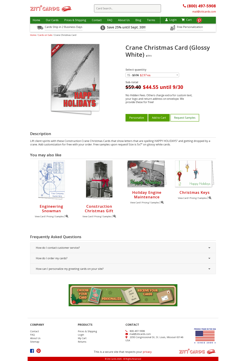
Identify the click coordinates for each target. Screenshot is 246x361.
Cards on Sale (45, 34)
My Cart (82, 338)
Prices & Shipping (75, 20)
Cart (189, 20)
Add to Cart (159, 117)
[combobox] (152, 75)
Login (173, 20)
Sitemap (34, 341)
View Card (40, 216)
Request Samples (184, 117)
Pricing (50, 216)
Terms (151, 20)
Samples (59, 216)
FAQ (109, 20)
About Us (124, 20)
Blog (138, 20)
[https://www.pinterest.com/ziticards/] (199, 21)
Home (36, 20)
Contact (97, 20)
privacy (147, 352)
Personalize (136, 117)
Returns (82, 341)
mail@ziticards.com (204, 11)
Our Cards (52, 20)
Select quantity (136, 69)
